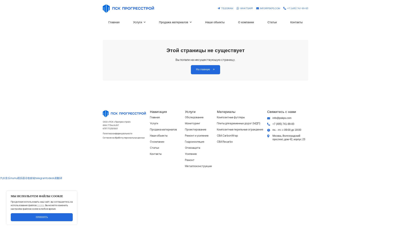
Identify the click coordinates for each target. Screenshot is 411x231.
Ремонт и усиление (197, 135)
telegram (40, 178)
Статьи (272, 22)
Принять (42, 217)
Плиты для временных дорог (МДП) (238, 123)
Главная (114, 22)
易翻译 (58, 178)
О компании (246, 22)
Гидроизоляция (194, 141)
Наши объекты (215, 22)
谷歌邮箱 (30, 178)
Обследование (194, 117)
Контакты (296, 22)
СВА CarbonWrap (227, 135)
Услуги (137, 22)
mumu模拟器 (17, 178)
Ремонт (189, 160)
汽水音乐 (5, 178)
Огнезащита (192, 148)
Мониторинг (192, 123)
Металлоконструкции (198, 166)
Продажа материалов (173, 22)
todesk (50, 178)
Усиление (191, 154)
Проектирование (195, 129)
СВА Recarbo (225, 141)
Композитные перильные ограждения (240, 129)
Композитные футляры (231, 117)
